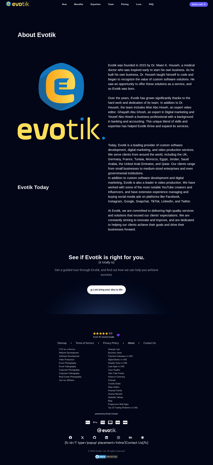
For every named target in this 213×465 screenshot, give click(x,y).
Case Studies (114, 370)
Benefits (78, 4)
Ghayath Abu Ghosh (132, 112)
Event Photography (67, 363)
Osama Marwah (115, 394)
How (64, 4)
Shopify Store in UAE (117, 363)
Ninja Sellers (113, 387)
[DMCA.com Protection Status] (106, 458)
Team (111, 4)
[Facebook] (70, 437)
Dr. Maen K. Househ (165, 65)
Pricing (125, 4)
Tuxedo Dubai (114, 383)
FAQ (151, 4)
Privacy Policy (111, 343)
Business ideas (115, 353)
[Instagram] (118, 437)
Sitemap (62, 343)
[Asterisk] (142, 437)
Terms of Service (85, 343)
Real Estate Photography (70, 377)
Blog (110, 401)
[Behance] (130, 437)
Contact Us (149, 343)
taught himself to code (172, 74)
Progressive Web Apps (118, 404)
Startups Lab (114, 349)
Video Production (66, 359)
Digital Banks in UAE (117, 359)
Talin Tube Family (116, 373)
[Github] (94, 437)
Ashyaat (112, 380)
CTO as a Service (67, 349)
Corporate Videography (69, 373)
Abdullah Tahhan (115, 397)
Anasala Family (115, 390)
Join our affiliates (66, 380)
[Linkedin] (106, 437)
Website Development (69, 353)
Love (138, 4)
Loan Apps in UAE (116, 366)
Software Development (69, 356)
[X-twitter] (82, 437)
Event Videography (67, 366)
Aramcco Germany (116, 377)
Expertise (96, 4)
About (131, 343)
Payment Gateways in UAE (120, 356)
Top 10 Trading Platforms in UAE (123, 407)
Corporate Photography (69, 370)
